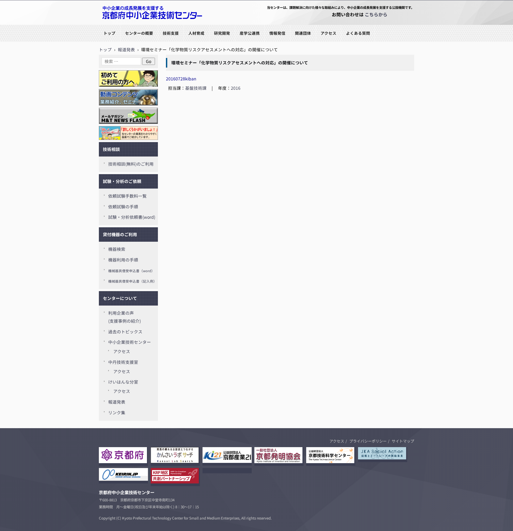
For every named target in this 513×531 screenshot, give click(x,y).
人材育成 (196, 33)
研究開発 (222, 33)
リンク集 (116, 412)
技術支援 (171, 33)
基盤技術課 (196, 88)
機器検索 (116, 249)
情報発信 (277, 33)
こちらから (376, 14)
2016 (235, 88)
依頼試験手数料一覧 (127, 196)
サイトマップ (403, 441)
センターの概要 (139, 33)
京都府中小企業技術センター (126, 24)
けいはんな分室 (123, 382)
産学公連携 (250, 33)
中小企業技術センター (129, 342)
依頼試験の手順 (123, 207)
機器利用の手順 (123, 260)
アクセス (328, 33)
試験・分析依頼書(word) (131, 217)
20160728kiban (181, 79)
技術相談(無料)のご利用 (131, 164)
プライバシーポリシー (368, 441)
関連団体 (303, 33)
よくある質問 (358, 33)
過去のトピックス (125, 332)
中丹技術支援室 (123, 362)
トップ (109, 33)
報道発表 (116, 402)
